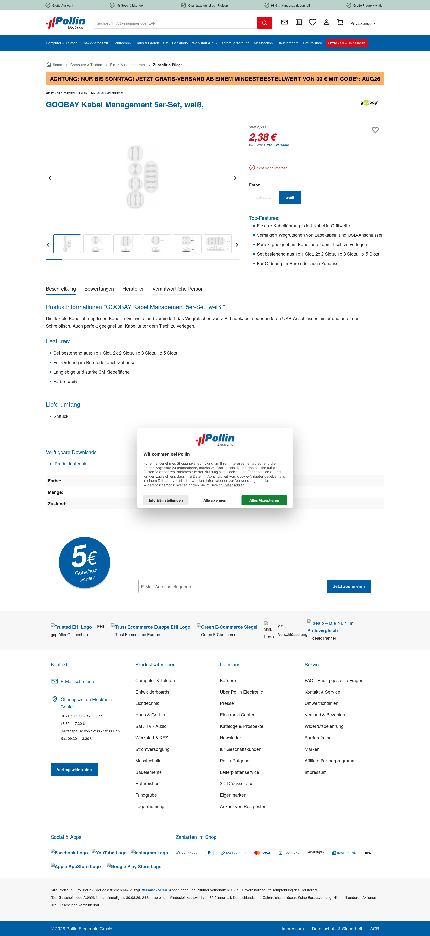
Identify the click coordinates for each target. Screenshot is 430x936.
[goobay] (369, 106)
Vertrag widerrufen (74, 769)
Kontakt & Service (322, 691)
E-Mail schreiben (77, 681)
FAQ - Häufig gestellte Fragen (334, 680)
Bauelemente (148, 772)
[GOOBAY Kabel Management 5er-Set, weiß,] (142, 177)
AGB (374, 928)
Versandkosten (154, 889)
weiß (293, 198)
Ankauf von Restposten (243, 806)
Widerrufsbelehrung (324, 726)
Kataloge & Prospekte (241, 726)
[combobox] (176, 23)
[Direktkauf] (299, 22)
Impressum (316, 772)
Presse (227, 703)
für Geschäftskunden (240, 749)
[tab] (61, 289)
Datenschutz (170, 597)
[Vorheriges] (49, 177)
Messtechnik (147, 760)
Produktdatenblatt (72, 463)
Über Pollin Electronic (241, 691)
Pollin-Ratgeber (235, 760)
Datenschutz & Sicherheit (337, 928)
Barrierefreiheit (319, 737)
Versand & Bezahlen (325, 714)
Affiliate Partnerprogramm (330, 760)
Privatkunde (361, 23)
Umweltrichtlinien (321, 703)
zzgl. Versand (278, 144)
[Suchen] (264, 23)
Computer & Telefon (155, 680)
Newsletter (230, 737)
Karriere (228, 680)
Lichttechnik (147, 703)
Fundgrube (146, 794)
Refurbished (147, 783)
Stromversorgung (152, 749)
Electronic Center (237, 714)
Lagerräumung (149, 806)
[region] (142, 191)
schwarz (266, 198)
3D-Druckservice (236, 783)
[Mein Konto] (326, 22)
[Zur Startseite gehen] (65, 22)
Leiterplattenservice (239, 772)
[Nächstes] (235, 177)
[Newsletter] (285, 22)
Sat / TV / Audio (151, 726)
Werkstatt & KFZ (151, 737)
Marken (312, 749)
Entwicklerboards (152, 691)
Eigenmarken (233, 794)
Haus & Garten (150, 714)
